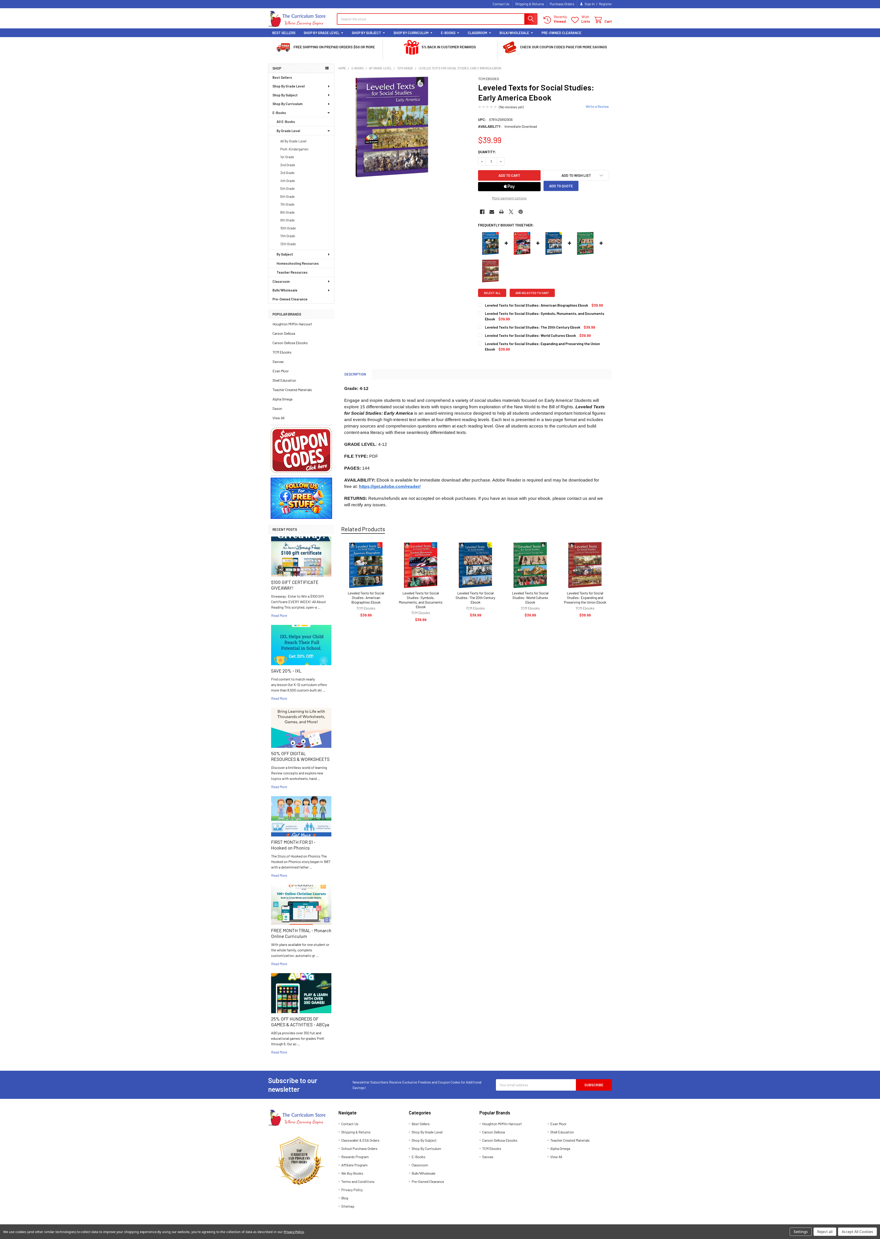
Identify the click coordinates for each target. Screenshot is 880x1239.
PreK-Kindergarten (294, 149)
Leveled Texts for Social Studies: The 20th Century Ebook (475, 597)
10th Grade (288, 228)
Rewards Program (355, 1157)
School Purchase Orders (359, 1148)
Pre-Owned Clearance (561, 33)
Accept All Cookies (857, 1231)
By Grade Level (288, 131)
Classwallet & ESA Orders (360, 1140)
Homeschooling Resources (298, 263)
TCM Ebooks (282, 352)
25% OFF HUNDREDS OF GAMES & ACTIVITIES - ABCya (300, 1021)
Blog (344, 1198)
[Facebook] (482, 212)
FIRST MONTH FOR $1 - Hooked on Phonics (293, 844)
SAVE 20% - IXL (286, 670)
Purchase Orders (562, 4)
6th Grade (287, 196)
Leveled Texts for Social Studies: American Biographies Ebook (366, 597)
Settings (801, 1231)
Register (605, 4)
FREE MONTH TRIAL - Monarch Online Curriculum (301, 933)
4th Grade (287, 181)
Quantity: (487, 152)
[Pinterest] (521, 212)
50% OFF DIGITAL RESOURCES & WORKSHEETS (300, 756)
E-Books (448, 33)
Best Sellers (283, 33)
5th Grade (287, 188)
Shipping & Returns (529, 4)
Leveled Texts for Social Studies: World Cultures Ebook (530, 597)
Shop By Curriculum (411, 33)
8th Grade (287, 212)
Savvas (278, 361)
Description (355, 374)
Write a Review (597, 106)
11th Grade (287, 236)
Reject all (825, 1231)
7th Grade (287, 204)
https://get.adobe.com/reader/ (390, 486)
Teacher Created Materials (292, 389)
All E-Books (286, 122)
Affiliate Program (354, 1165)
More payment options (509, 198)
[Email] (492, 212)
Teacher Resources (292, 272)
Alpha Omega (282, 399)
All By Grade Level (293, 141)
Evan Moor (280, 371)
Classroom (477, 33)
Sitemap (347, 1206)
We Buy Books (352, 1173)
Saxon (277, 408)
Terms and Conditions (357, 1181)
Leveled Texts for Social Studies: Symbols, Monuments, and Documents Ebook (421, 600)
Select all (492, 293)
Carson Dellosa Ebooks (290, 342)
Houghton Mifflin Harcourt (292, 324)
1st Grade (287, 157)
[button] (301, 450)
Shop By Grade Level (321, 33)
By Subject (285, 254)
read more (279, 615)
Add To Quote (561, 186)
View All (278, 418)
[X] (511, 212)
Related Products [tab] (363, 529)
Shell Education (284, 380)
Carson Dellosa (283, 333)
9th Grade (287, 220)
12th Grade (288, 244)
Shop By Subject (366, 33)
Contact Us (501, 4)
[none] (391, 126)
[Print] (501, 212)
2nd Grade (287, 165)
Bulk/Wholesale (514, 33)
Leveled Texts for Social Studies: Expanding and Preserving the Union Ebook (585, 597)
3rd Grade (287, 173)
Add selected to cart (532, 293)
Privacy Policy (352, 1189)
